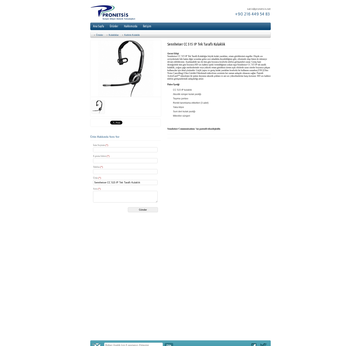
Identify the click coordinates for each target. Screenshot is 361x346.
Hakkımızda (130, 26)
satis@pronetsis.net (259, 9)
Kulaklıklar (114, 35)
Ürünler (114, 26)
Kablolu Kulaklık (132, 35)
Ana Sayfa (98, 26)
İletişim (147, 26)
